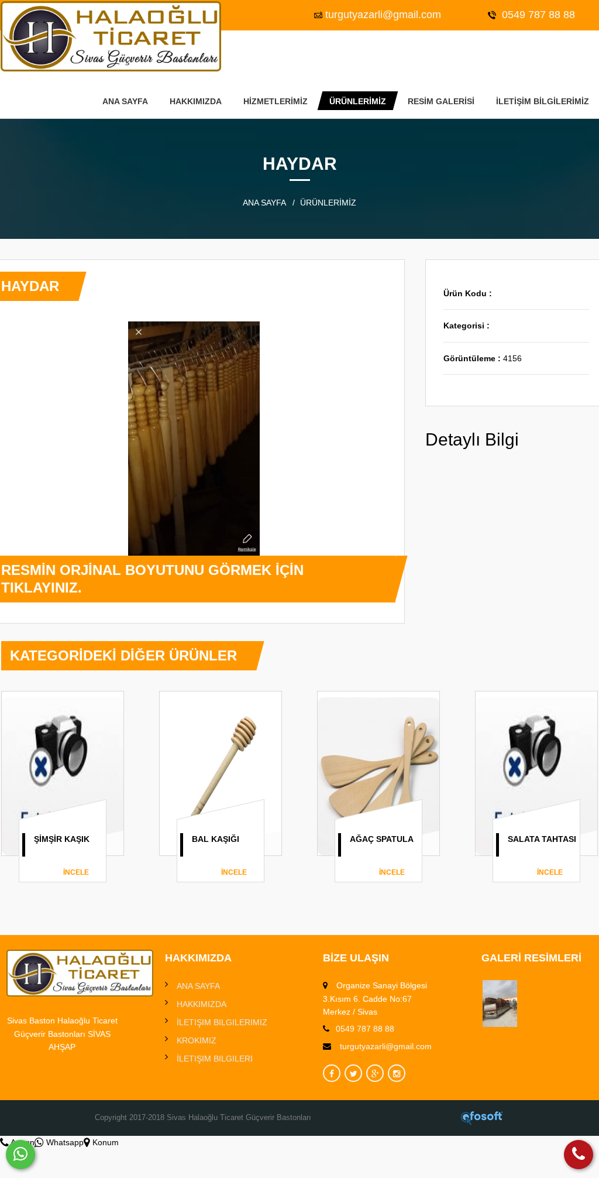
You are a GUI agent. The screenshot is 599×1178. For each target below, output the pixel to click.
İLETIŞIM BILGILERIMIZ (222, 1022)
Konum (104, 1142)
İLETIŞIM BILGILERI (215, 1058)
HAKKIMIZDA (196, 101)
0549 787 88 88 (537, 14)
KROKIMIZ (196, 1040)
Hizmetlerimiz (275, 101)
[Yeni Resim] (500, 1003)
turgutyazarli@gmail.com (383, 14)
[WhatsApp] (20, 1154)
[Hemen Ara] (578, 1154)
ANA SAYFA (125, 101)
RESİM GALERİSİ (441, 101)
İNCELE (76, 872)
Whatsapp (64, 1142)
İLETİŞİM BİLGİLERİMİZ (542, 101)
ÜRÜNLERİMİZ (357, 101)
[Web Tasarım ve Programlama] (482, 1117)
